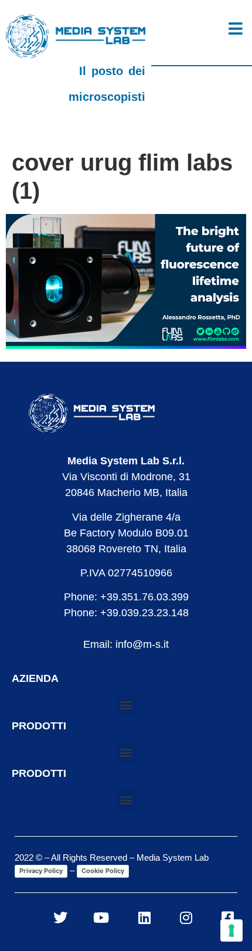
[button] (126, 705)
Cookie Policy (102, 871)
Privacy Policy (41, 871)
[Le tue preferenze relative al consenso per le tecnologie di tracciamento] (231, 930)
